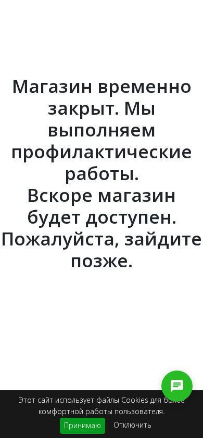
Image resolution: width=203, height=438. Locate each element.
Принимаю (82, 425)
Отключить (132, 425)
